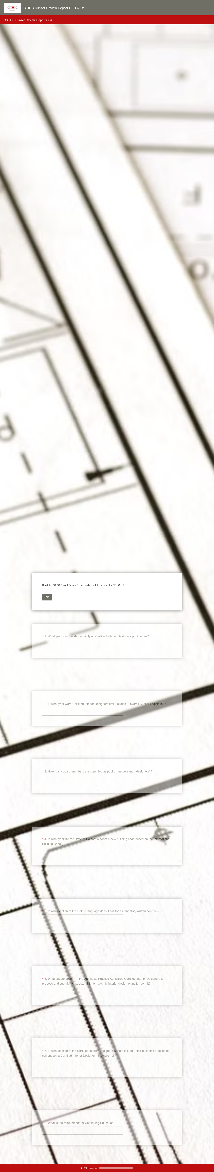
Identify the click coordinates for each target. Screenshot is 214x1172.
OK (47, 597)
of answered (89, 1167)
